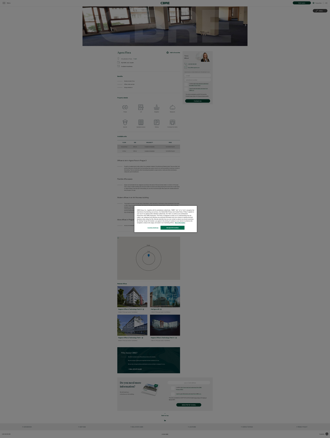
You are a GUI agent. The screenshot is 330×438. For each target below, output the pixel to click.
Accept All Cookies (172, 227)
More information (180, 222)
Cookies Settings (153, 227)
